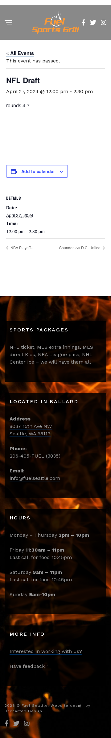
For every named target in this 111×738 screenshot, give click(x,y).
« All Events (20, 53)
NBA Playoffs (21, 247)
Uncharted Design (23, 711)
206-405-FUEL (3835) (35, 456)
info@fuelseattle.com (35, 478)
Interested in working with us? (46, 651)
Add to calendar (38, 171)
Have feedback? (28, 666)
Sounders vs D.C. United (80, 247)
